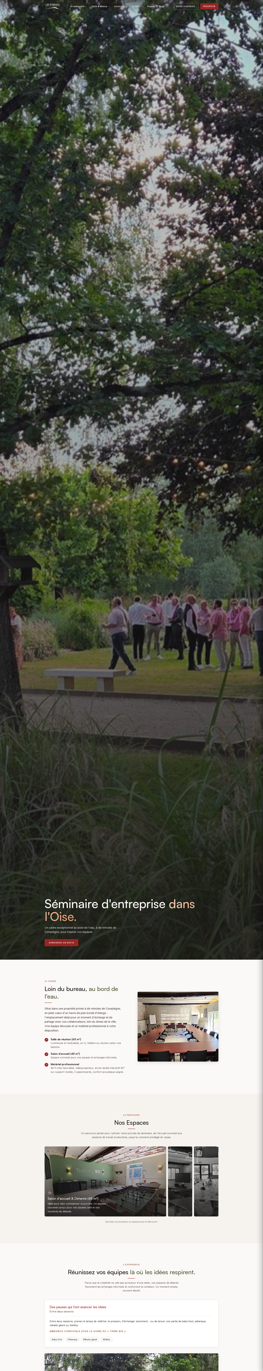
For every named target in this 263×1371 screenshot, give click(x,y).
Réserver (209, 6)
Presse (150, 6)
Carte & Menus (99, 6)
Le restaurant (77, 6)
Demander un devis (61, 943)
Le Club (136, 6)
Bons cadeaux (185, 6)
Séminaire (119, 6)
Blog (161, 6)
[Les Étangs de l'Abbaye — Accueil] (52, 6)
